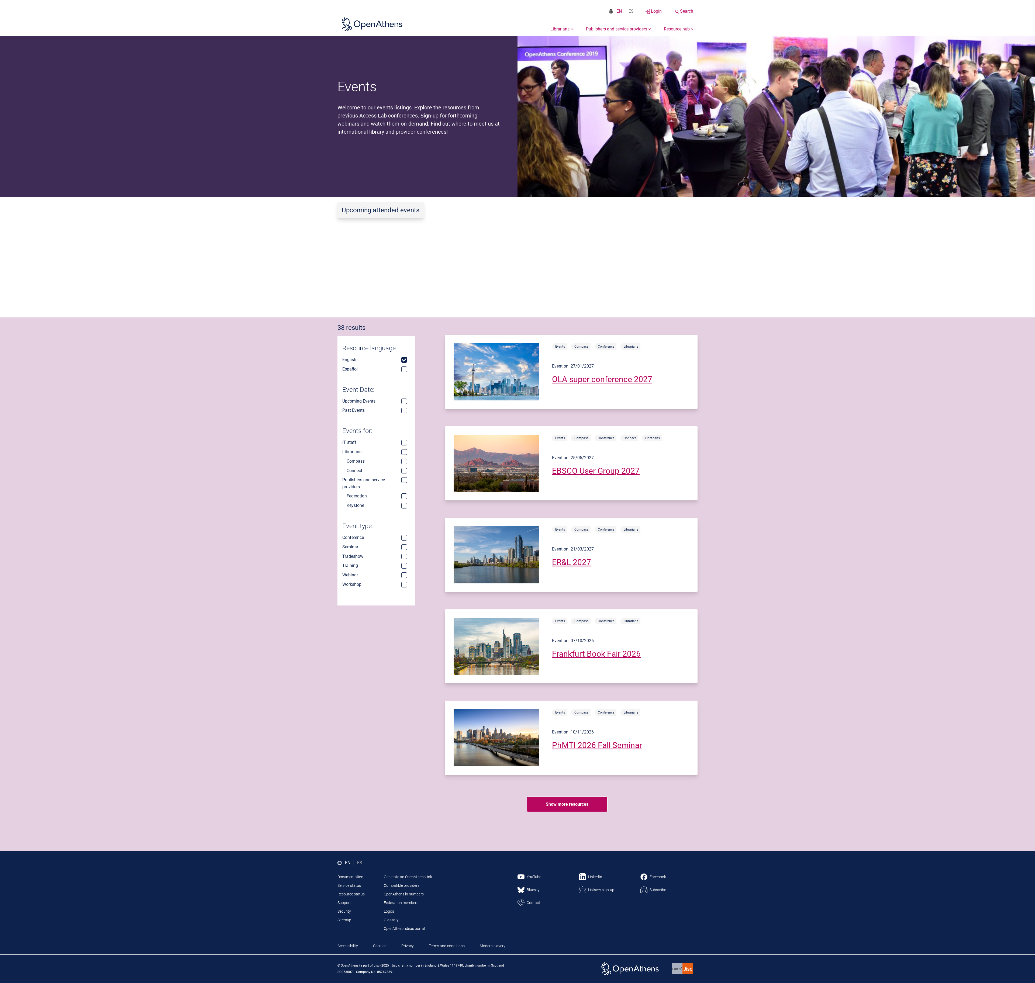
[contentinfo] (571, 372)
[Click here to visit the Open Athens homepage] (371, 24)
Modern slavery (492, 946)
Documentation (350, 877)
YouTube (534, 877)
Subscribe (658, 890)
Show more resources (567, 804)
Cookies (379, 946)
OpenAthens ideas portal (404, 928)
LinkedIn (595, 877)
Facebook (658, 877)
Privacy (407, 946)
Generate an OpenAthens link (408, 877)
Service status (349, 885)
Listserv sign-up (601, 890)
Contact (533, 903)
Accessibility (347, 946)
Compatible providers (401, 885)
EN (619, 11)
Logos (389, 911)
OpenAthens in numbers (404, 894)
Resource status (351, 894)
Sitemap (344, 920)
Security (344, 911)
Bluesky (533, 890)
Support (344, 903)
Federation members (401, 903)
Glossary (391, 920)
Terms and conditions (447, 946)
